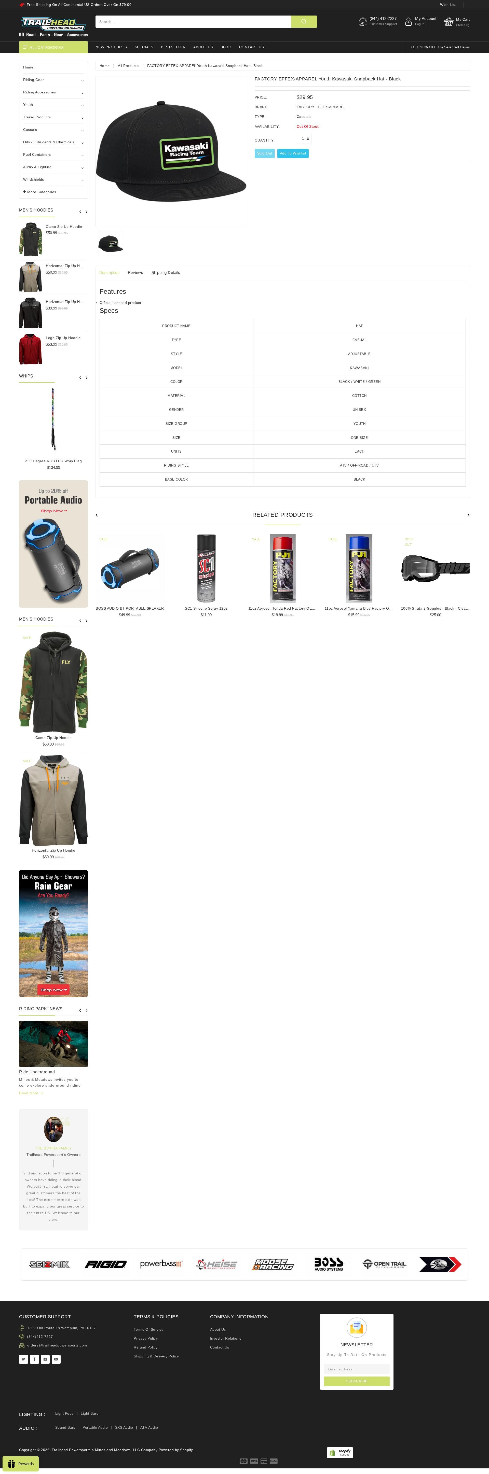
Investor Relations (225, 1338)
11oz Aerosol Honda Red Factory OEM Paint (286, 608)
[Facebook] (34, 1359)
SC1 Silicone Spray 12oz (206, 608)
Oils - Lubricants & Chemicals (48, 142)
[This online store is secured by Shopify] (340, 1452)
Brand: (262, 107)
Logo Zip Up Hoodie (63, 338)
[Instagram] (45, 1359)
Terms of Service (149, 1329)
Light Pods (64, 1413)
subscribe (357, 1381)
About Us (218, 1329)
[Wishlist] (53, 681)
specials (144, 47)
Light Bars (89, 1413)
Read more (29, 1093)
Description (109, 272)
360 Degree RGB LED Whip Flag (53, 461)
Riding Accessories (39, 92)
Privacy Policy (146, 1338)
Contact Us (219, 1347)
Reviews (135, 272)
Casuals (30, 130)
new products (111, 47)
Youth (28, 105)
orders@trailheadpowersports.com (57, 1345)
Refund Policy (146, 1347)
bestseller (173, 47)
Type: (260, 117)
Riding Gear (33, 80)
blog (226, 47)
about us (203, 47)
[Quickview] (66, 681)
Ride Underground (37, 1072)
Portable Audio (95, 1427)
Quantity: (265, 140)
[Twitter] (23, 1359)
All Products (128, 66)
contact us (251, 47)
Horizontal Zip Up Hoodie (67, 266)
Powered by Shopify (176, 1450)
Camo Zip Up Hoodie (64, 226)
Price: (261, 97)
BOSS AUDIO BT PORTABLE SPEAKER (130, 608)
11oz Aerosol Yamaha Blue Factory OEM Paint (365, 608)
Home (28, 67)
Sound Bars (65, 1427)
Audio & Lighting (37, 167)
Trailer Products (37, 117)
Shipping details (166, 272)
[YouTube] (56, 1359)
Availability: (267, 126)
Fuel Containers (37, 154)
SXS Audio (124, 1427)
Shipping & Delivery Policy (156, 1356)
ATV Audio (149, 1427)
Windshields (33, 179)
